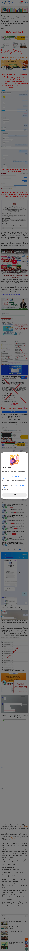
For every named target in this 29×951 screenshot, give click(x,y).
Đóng (14, 494)
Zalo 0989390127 (14, 476)
